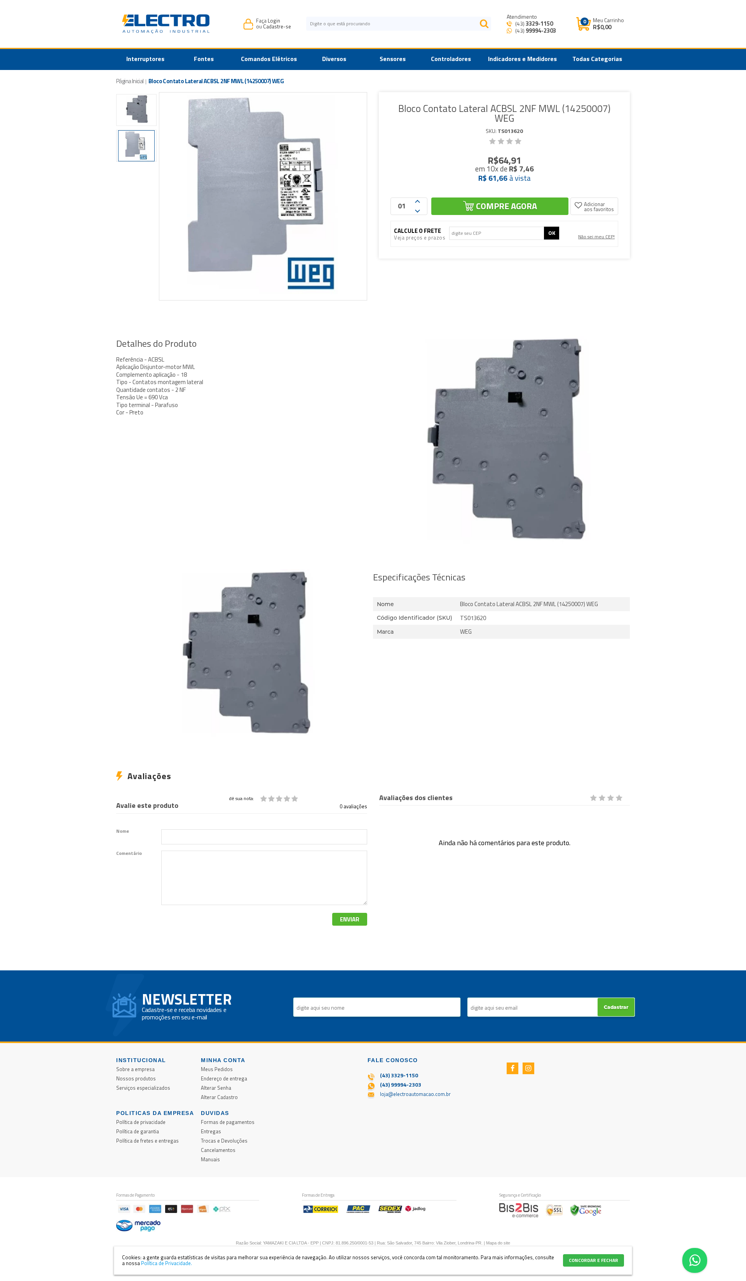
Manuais (210, 1159)
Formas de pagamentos (227, 1122)
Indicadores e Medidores (522, 58)
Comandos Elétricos (269, 58)
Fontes (204, 58)
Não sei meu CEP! (596, 236)
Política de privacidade (141, 1122)
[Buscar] (484, 23)
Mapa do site (498, 1243)
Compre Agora (506, 206)
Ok (551, 233)
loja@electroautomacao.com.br (415, 1094)
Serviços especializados (143, 1088)
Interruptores (145, 58)
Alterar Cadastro (219, 1097)
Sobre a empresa (135, 1069)
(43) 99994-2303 (400, 1084)
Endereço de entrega (224, 1078)
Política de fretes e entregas (147, 1141)
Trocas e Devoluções (224, 1141)
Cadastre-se (277, 26)
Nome (122, 831)
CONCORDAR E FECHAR (593, 1260)
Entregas (211, 1131)
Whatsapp (694, 1260)
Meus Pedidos (217, 1069)
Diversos (334, 58)
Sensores (393, 58)
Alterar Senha (216, 1088)
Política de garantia (137, 1131)
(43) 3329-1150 (399, 1075)
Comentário (129, 853)
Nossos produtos (136, 1078)
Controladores (451, 58)
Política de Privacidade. (166, 1263)
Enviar (349, 919)
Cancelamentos (218, 1150)
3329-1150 (539, 23)
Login (274, 20)
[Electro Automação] (165, 23)
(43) (533, 23)
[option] (136, 110)
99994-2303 (541, 30)
